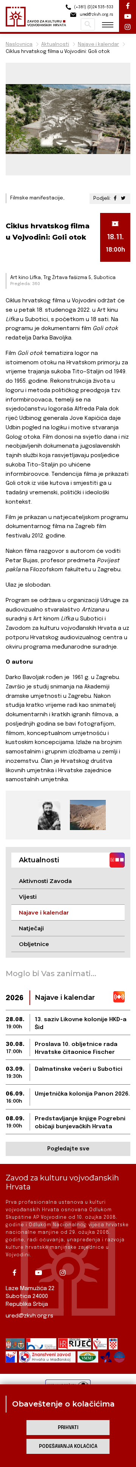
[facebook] (17, 1272)
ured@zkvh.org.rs (29, 1316)
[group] (49, 815)
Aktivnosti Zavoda (45, 880)
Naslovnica (19, 44)
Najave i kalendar (98, 44)
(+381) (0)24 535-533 (93, 7)
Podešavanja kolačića (68, 1446)
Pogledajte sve (68, 1149)
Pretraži (87, 24)
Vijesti (28, 896)
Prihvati (68, 1427)
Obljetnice (34, 944)
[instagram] (65, 1272)
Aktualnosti (55, 44)
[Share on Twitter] (123, 198)
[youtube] (41, 1272)
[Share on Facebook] (116, 198)
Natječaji (31, 928)
